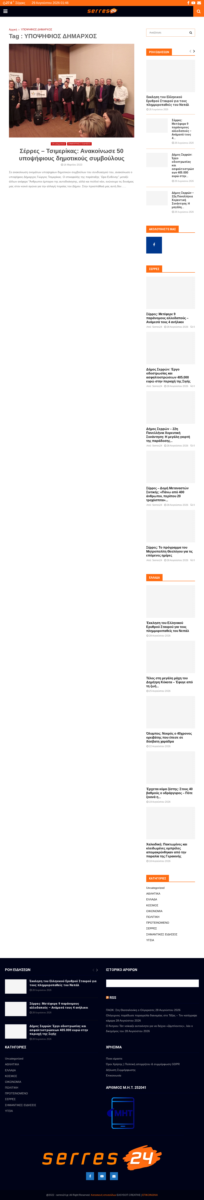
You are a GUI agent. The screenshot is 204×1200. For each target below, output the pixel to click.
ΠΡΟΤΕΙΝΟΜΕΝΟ (157, 922)
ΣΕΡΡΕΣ (151, 928)
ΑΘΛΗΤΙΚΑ (153, 893)
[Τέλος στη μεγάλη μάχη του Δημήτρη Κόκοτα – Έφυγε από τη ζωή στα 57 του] (170, 657)
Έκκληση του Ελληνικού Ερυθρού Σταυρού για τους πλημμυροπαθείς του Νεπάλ (167, 100)
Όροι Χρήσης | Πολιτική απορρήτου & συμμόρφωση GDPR (143, 1064)
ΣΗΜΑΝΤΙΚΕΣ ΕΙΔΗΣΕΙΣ (79, 144)
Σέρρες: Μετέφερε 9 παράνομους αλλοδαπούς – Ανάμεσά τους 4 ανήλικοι (167, 318)
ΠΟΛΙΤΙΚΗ (152, 916)
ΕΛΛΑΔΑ (151, 899)
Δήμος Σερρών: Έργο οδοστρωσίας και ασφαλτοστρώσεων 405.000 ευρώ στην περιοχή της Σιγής (58, 1030)
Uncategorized (58, 144)
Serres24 (157, 327)
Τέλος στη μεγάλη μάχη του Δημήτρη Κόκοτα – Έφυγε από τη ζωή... (169, 682)
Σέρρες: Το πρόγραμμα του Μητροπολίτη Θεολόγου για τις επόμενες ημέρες (169, 551)
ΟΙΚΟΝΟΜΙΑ (154, 911)
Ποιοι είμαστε (114, 1058)
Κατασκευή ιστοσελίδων (103, 1195)
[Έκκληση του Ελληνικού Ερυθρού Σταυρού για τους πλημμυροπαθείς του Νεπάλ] (170, 76)
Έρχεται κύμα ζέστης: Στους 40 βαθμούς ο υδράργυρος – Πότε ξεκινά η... (169, 793)
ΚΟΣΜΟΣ (152, 905)
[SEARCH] (190, 33)
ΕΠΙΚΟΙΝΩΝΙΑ (150, 1195)
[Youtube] (102, 1176)
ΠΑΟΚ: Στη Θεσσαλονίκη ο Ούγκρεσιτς (130, 1010)
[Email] (114, 1176)
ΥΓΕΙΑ (150, 940)
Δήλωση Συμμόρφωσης (121, 1069)
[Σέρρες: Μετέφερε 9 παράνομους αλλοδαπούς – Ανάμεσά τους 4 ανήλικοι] (157, 125)
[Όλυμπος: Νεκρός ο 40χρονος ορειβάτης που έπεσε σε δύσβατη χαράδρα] (170, 712)
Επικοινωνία (113, 1075)
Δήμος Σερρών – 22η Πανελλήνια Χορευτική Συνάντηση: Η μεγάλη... (183, 200)
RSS (113, 997)
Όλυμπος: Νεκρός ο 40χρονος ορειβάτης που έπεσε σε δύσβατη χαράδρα (169, 737)
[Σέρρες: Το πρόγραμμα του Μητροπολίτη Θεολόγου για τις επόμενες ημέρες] (170, 526)
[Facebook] (90, 1176)
